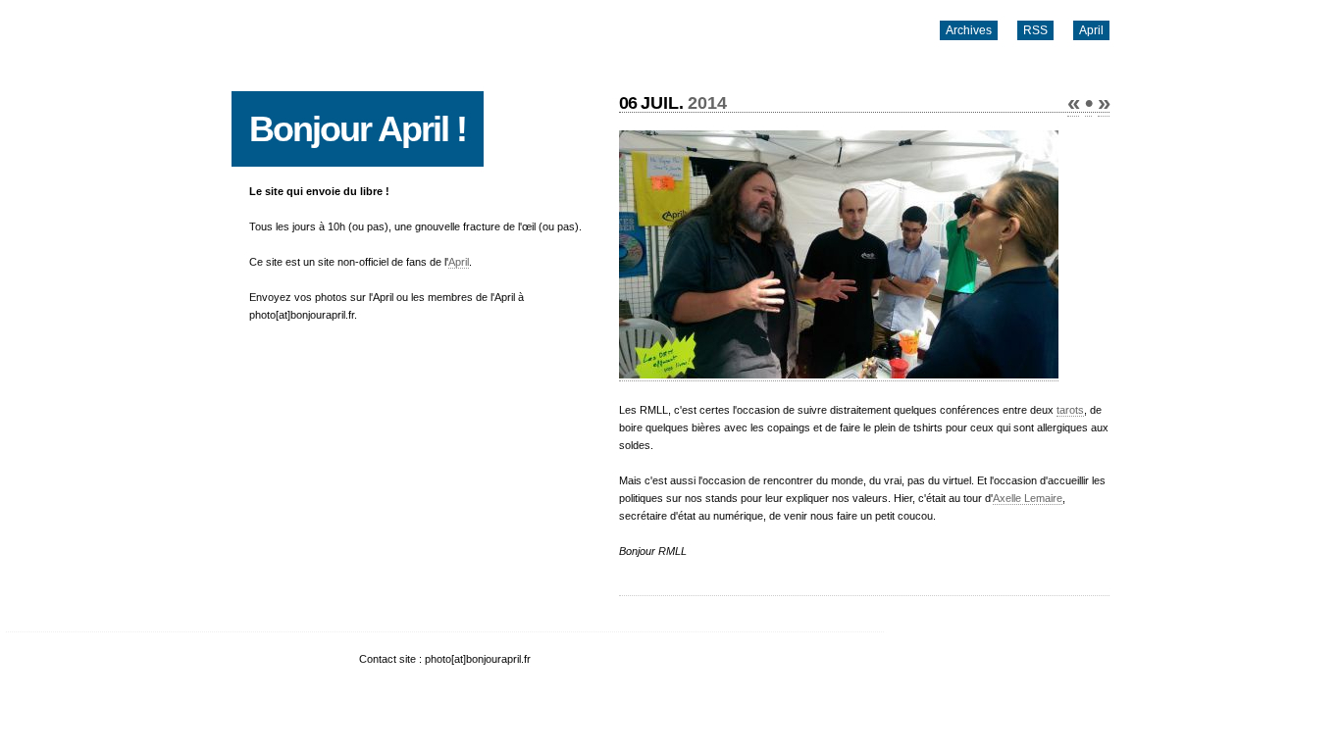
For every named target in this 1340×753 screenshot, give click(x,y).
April (1091, 30)
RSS (1035, 30)
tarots (1070, 410)
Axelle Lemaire (1027, 498)
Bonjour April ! (357, 129)
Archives (969, 30)
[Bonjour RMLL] (838, 375)
